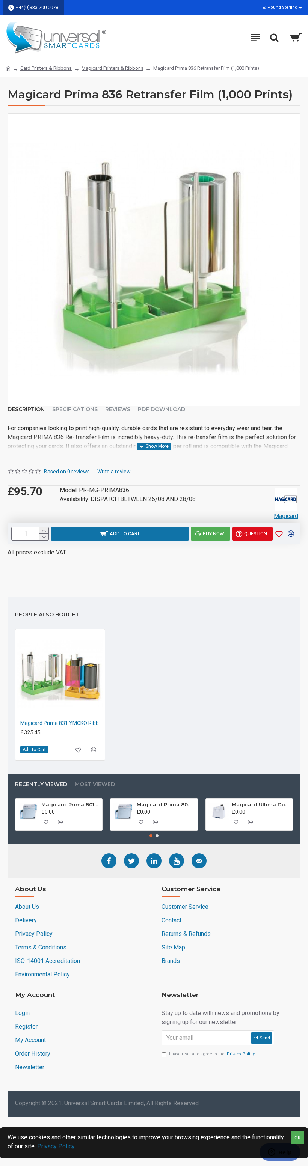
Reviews (117, 409)
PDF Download (161, 409)
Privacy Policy (56, 1146)
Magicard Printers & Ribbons (112, 68)
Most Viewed (95, 784)
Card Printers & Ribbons (46, 68)
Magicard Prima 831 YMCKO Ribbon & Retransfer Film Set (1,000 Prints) (61, 723)
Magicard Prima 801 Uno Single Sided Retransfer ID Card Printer (70, 804)
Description (26, 409)
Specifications (75, 409)
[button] (150, 835)
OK (297, 1137)
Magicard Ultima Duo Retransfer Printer (261, 804)
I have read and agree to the (212, 1054)
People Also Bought (47, 615)
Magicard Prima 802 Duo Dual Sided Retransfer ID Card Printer (166, 804)
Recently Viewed (41, 784)
